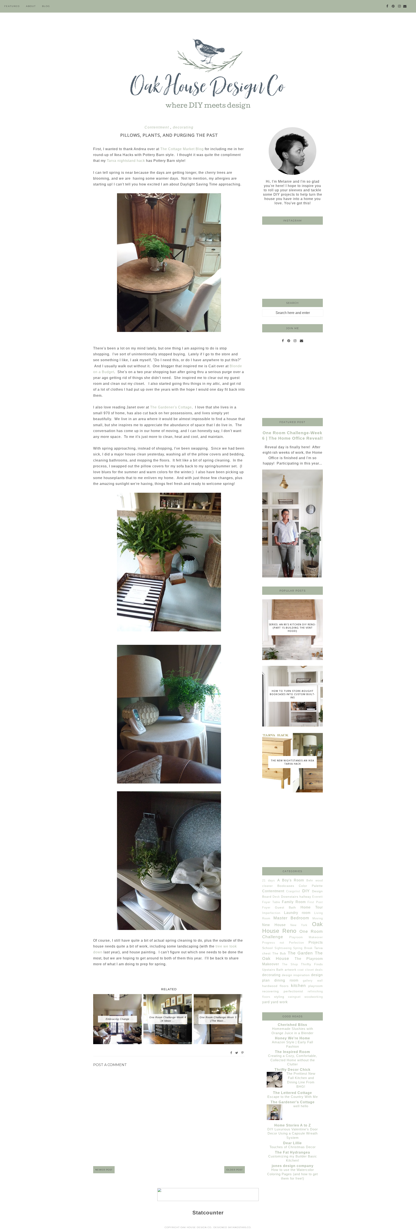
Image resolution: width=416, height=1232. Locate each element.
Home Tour (312, 907)
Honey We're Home (292, 1038)
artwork (290, 969)
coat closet (305, 969)
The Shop (290, 964)
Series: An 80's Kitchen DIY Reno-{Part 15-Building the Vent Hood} (292, 627)
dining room (286, 980)
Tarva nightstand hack (126, 161)
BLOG (46, 6)
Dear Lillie (292, 1143)
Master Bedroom (291, 918)
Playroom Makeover (306, 937)
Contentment (157, 127)
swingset (294, 996)
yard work (279, 1002)
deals (319, 969)
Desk (276, 896)
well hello (300, 1106)
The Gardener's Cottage (171, 407)
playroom (315, 986)
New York (298, 925)
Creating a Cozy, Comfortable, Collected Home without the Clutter (292, 1060)
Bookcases (285, 885)
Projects (316, 942)
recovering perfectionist (282, 991)
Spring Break (303, 948)
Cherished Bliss (292, 1025)
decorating (183, 127)
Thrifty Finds (312, 964)
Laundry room (297, 913)
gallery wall (313, 980)
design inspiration (296, 975)
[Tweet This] (237, 1052)
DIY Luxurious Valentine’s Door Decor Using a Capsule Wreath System (292, 1133)
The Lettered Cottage (292, 1093)
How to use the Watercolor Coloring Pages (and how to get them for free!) (292, 1174)
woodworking (313, 996)
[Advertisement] (292, 382)
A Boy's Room (290, 880)
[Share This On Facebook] (231, 1052)
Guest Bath (285, 907)
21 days (268, 880)
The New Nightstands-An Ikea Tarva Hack (292, 762)
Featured (12, 6)
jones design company (293, 1166)
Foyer (266, 907)
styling (279, 996)
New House (274, 925)
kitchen (298, 985)
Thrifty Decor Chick (292, 1069)
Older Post (234, 1169)
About (31, 6)
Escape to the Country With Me (292, 1097)
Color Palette (311, 885)
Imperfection (271, 913)
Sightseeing (283, 948)
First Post (315, 902)
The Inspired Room (292, 1052)
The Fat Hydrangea (292, 1152)
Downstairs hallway (296, 896)
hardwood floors (275, 986)
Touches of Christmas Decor (293, 1147)
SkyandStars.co (239, 1227)
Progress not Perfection (283, 942)
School (267, 948)
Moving (317, 918)
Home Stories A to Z (292, 1125)
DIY (306, 891)
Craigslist (293, 891)
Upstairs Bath (272, 969)
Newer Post (103, 1169)
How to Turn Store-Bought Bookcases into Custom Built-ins (292, 694)
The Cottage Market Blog (182, 149)
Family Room (294, 902)
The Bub (279, 953)
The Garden (300, 953)
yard (266, 1002)
